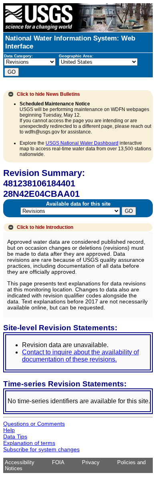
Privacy (91, 462)
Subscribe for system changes (41, 449)
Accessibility (19, 462)
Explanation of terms (29, 443)
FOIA (58, 462)
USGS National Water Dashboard (82, 143)
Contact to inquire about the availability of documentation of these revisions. (80, 356)
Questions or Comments (34, 423)
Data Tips (15, 436)
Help (9, 430)
